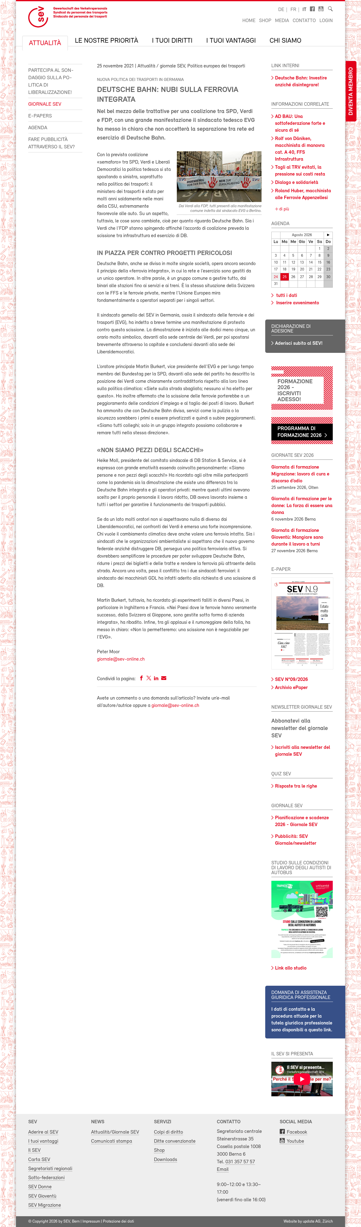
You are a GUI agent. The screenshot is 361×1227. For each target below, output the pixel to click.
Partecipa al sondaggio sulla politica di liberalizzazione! (51, 81)
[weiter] (328, 235)
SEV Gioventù (42, 1196)
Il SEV (34, 1150)
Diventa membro (351, 91)
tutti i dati (286, 295)
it (304, 9)
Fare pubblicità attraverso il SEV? (51, 143)
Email (223, 1169)
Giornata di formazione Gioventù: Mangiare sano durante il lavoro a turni (297, 537)
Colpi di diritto (168, 1132)
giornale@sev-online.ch (121, 659)
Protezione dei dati (118, 1222)
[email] (163, 679)
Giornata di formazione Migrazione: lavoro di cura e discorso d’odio (300, 474)
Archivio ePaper (291, 687)
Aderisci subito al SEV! (298, 343)
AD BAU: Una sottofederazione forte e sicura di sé (300, 123)
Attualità (45, 43)
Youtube (295, 1141)
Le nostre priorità (106, 41)
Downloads (165, 1159)
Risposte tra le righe (296, 786)
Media (282, 20)
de (281, 9)
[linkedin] (156, 679)
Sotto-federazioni (46, 1177)
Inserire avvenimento (297, 303)
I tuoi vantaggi (231, 41)
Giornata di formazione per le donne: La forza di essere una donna (302, 506)
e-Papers (40, 116)
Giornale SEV (44, 104)
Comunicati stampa (111, 1141)
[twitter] (148, 679)
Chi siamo (285, 41)
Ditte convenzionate (174, 1141)
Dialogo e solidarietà (296, 182)
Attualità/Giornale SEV (115, 1132)
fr (293, 9)
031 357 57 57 (240, 1161)
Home (248, 20)
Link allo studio (290, 968)
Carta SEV (39, 1159)
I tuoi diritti (172, 41)
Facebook (297, 1132)
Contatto (304, 20)
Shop (265, 20)
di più (283, 209)
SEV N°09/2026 (291, 679)
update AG (311, 1222)
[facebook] (141, 679)
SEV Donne (40, 1186)
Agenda (37, 127)
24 (276, 277)
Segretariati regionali (50, 1168)
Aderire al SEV (43, 1132)
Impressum (91, 1222)
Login (326, 20)
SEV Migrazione (44, 1205)
